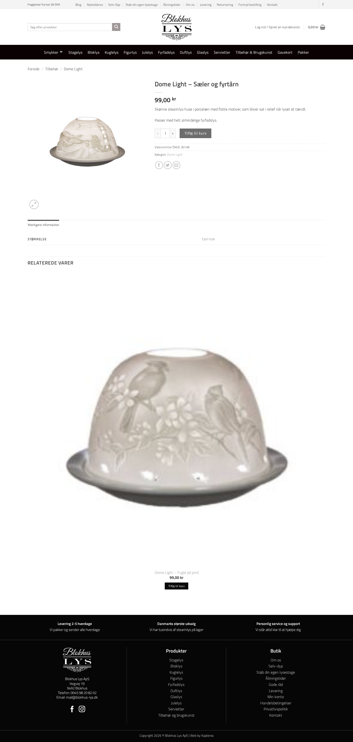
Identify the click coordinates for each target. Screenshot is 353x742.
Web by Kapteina (201, 735)
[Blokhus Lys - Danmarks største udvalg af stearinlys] (176, 27)
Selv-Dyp (114, 4)
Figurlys (130, 52)
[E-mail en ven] (176, 165)
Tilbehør (51, 69)
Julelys (147, 52)
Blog (78, 4)
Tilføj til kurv (195, 133)
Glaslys (202, 52)
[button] (316, 27)
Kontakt (272, 4)
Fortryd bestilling (250, 4)
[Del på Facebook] (159, 165)
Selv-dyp (275, 666)
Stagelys (75, 52)
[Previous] (30, 606)
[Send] (116, 27)
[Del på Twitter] (168, 165)
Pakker (303, 52)
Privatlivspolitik (276, 709)
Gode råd (276, 684)
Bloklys (93, 52)
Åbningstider (172, 4)
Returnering (225, 4)
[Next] (45, 201)
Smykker (51, 52)
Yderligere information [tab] (43, 224)
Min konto (276, 697)
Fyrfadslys (166, 52)
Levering (206, 4)
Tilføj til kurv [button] (176, 586)
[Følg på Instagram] (82, 709)
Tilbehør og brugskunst (176, 715)
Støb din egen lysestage (142, 4)
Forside (33, 69)
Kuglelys (111, 52)
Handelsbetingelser (275, 703)
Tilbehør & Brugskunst (254, 52)
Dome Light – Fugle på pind (177, 572)
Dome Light (73, 69)
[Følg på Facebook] (323, 4)
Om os (190, 4)
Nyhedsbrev (95, 4)
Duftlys (186, 52)
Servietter (222, 52)
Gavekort (285, 52)
